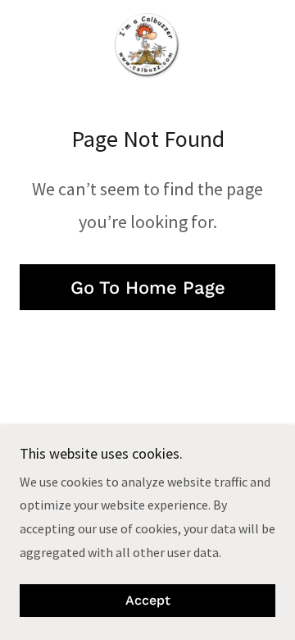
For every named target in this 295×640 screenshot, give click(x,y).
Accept (147, 601)
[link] (147, 46)
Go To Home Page (147, 287)
